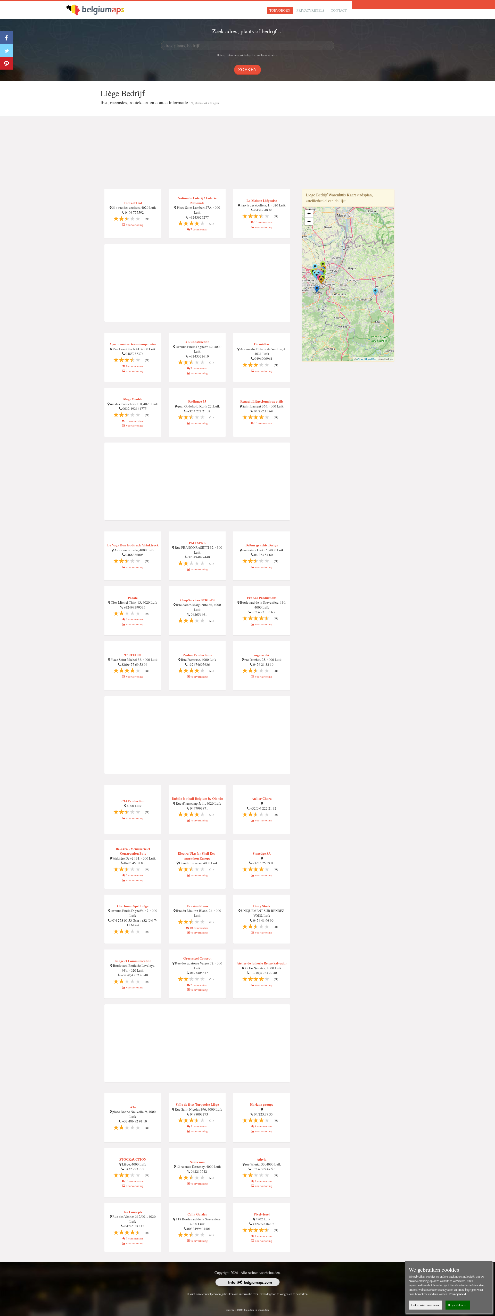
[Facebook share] (6, 37)
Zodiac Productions (197, 654)
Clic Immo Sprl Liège (132, 905)
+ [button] (309, 213)
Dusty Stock (261, 905)
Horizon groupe (261, 1104)
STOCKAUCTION (132, 1159)
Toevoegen (279, 10)
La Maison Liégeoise (261, 200)
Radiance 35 (197, 401)
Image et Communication (132, 960)
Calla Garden (197, 1214)
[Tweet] (6, 50)
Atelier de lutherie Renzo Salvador (262, 963)
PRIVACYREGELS (310, 10)
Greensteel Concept (197, 958)
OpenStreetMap (367, 359)
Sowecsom (197, 1161)
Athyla (262, 1159)
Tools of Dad (133, 202)
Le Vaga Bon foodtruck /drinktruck (133, 545)
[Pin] (6, 63)
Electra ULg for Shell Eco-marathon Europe (197, 856)
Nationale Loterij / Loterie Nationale (197, 200)
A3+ (133, 1106)
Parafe (133, 597)
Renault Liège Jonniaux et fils (261, 401)
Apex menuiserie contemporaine (132, 344)
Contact (339, 10)
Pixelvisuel (262, 1214)
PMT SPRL (197, 542)
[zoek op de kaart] (99, 9)
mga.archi (261, 654)
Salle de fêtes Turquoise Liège (197, 1104)
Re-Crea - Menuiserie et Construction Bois (133, 851)
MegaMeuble (132, 398)
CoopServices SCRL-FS (197, 599)
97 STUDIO (132, 654)
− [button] (309, 221)
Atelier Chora (262, 798)
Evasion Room (197, 905)
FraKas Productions (261, 597)
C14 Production (132, 800)
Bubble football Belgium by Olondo (197, 798)
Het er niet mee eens (425, 1305)
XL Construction (197, 341)
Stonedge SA (262, 853)
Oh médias (261, 344)
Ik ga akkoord (457, 1305)
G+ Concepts (133, 1211)
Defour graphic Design (261, 545)
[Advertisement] (247, 153)
